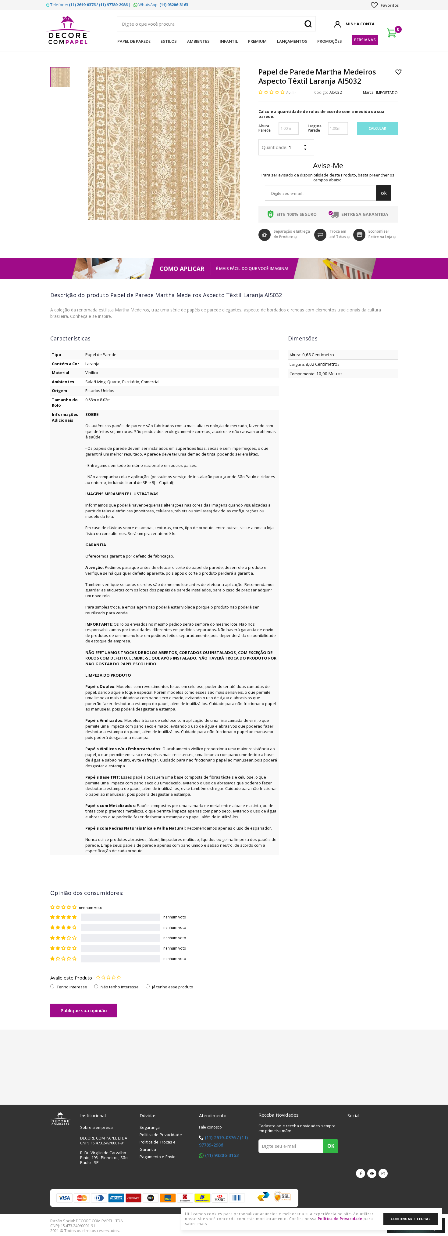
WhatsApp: (162, 4)
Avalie (291, 92)
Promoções (329, 41)
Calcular (377, 128)
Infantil (229, 41)
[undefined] (164, 143)
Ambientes (198, 41)
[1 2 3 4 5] (108, 977)
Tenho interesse (72, 987)
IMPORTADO (387, 92)
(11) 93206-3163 (222, 1155)
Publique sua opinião (84, 1010)
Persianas (365, 39)
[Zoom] (60, 77)
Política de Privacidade (161, 1134)
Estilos (169, 41)
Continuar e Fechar (411, 1219)
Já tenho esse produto (172, 987)
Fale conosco (210, 1127)
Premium (257, 41)
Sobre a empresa (96, 1127)
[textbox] (216, 23)
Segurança (150, 1127)
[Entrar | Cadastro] (337, 23)
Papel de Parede (134, 41)
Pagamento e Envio (158, 1156)
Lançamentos (292, 41)
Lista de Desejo (398, 71)
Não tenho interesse (120, 987)
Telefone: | (89, 4)
